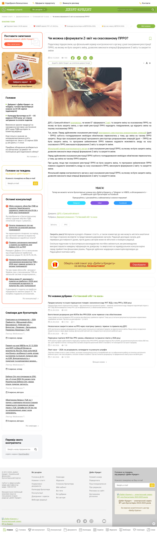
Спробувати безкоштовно (16, 3)
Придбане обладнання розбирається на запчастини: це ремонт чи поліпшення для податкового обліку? (22, 149)
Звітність (54, 225)
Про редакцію (95, 487)
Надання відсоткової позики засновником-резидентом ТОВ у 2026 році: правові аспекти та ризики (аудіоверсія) (23, 263)
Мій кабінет (61, 487)
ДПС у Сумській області (68, 213)
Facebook (123, 203)
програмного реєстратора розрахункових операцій (122, 133)
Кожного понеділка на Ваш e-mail (20, 178)
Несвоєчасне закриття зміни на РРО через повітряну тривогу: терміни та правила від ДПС (87, 326)
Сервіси (100, 530)
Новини (10, 530)
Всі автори (60, 497)
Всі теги (59, 491)
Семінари (60, 477)
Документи (72, 530)
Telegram (76, 203)
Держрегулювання (22, 17)
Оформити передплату (45, 3)
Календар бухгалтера (41, 489)
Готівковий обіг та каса (41, 17)
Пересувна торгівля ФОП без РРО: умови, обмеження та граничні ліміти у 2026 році (84, 338)
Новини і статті (14, 9)
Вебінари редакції (39, 500)
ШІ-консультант (38, 530)
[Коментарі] (91, 58)
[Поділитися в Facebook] (73, 58)
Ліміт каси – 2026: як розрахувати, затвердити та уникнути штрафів (77, 350)
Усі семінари (31, 426)
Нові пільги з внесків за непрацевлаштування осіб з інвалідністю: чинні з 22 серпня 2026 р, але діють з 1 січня (22, 139)
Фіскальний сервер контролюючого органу (68, 148)
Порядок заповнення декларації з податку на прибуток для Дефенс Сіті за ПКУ (23, 244)
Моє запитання (13, 44)
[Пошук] (35, 449)
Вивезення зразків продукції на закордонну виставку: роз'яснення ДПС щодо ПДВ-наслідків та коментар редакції (21, 128)
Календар (87, 530)
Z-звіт (108, 123)
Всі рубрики (61, 494)
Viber (100, 203)
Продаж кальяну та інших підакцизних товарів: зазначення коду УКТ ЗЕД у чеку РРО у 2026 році (90, 303)
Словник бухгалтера (65, 484)
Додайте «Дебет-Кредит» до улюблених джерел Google (71, 63)
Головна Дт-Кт (38, 477)
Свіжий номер (95, 477)
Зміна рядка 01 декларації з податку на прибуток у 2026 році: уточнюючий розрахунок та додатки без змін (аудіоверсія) (23, 282)
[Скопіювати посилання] (79, 58)
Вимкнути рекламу (70, 3)
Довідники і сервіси (40, 496)
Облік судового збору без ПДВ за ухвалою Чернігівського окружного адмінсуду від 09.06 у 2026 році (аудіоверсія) (23, 209)
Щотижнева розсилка (94, 495)
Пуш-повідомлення (97, 484)
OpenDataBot (23, 454)
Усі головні (32, 156)
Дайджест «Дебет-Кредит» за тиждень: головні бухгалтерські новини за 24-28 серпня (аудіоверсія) (19, 107)
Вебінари (127, 530)
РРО (65, 225)
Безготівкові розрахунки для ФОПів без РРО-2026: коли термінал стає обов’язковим (85, 314)
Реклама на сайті (96, 491)
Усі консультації (30, 298)
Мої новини (145, 26)
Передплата (94, 480)
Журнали (60, 480)
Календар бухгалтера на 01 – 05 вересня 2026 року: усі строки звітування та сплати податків (21, 118)
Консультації (37, 493)
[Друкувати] (85, 58)
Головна (22, 530)
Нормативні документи (37, 485)
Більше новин (99, 362)
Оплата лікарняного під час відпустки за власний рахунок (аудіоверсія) (22, 227)
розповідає (76, 123)
